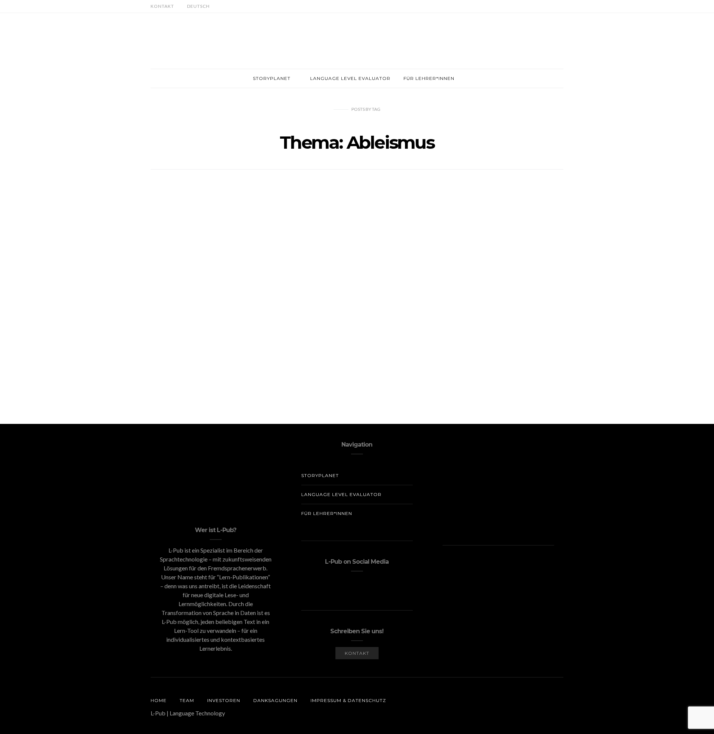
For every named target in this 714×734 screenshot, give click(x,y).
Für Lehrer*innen (428, 78)
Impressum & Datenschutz (348, 700)
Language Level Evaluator (350, 78)
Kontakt (162, 6)
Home (159, 700)
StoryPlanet (271, 78)
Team (187, 700)
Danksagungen (275, 700)
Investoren (223, 700)
